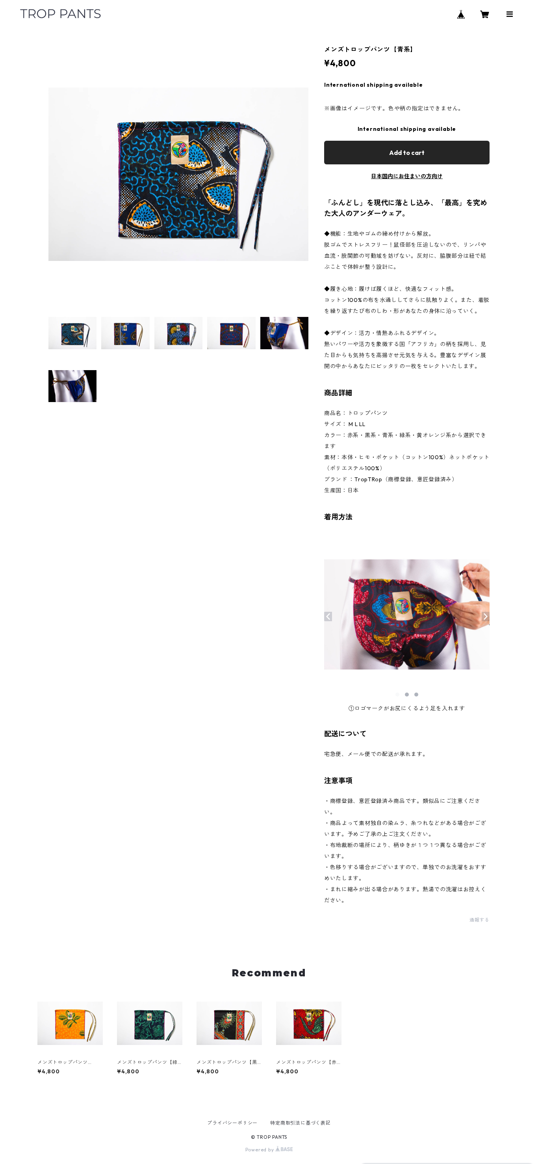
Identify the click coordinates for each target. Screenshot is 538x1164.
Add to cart (407, 152)
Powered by (260, 1150)
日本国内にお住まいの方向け (407, 176)
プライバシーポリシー (232, 1123)
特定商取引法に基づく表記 (300, 1123)
